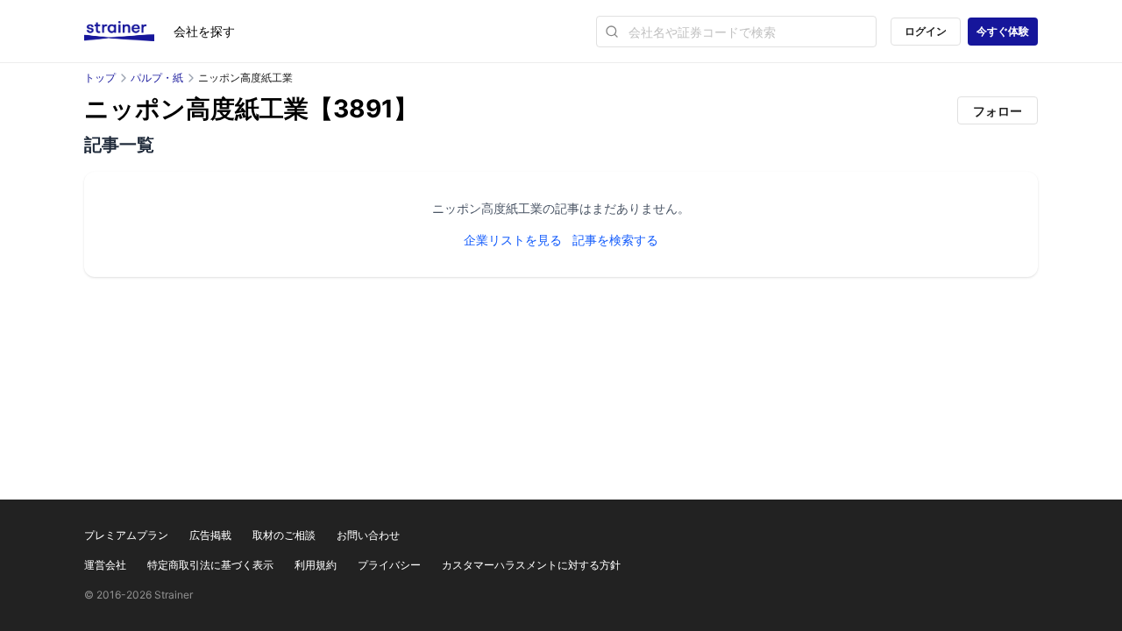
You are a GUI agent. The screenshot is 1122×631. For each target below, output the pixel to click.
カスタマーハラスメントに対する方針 (531, 564)
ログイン (926, 31)
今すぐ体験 (1002, 31)
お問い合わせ (368, 535)
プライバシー (389, 564)
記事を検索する (615, 239)
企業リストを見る (513, 239)
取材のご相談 (284, 535)
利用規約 (316, 564)
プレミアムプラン (126, 535)
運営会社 (105, 564)
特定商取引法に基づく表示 (210, 564)
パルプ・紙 (157, 77)
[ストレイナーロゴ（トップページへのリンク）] (129, 31)
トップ (100, 77)
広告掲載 (210, 535)
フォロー (997, 110)
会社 (204, 31)
